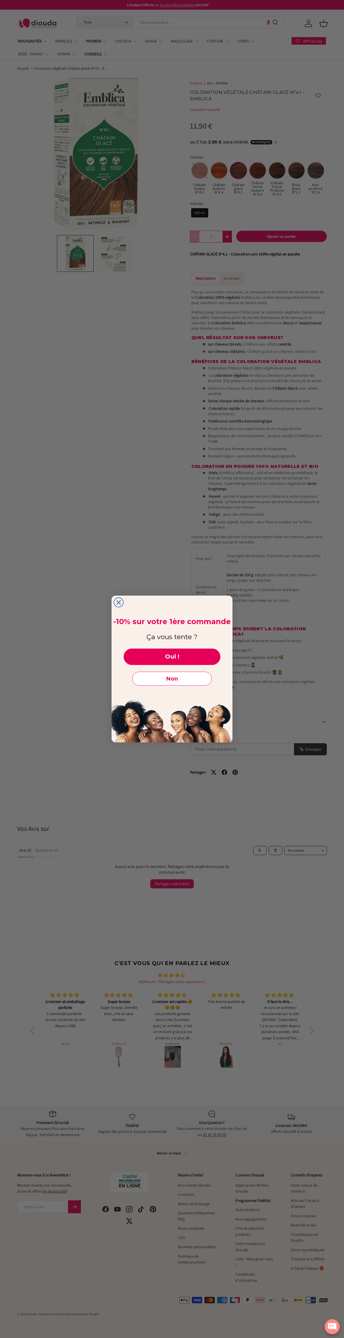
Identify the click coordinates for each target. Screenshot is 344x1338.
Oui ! (172, 656)
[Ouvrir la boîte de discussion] (332, 1326)
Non (172, 678)
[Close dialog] (118, 602)
